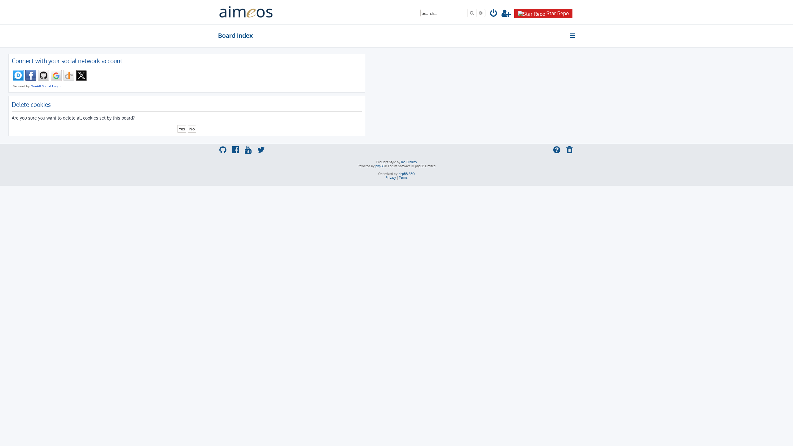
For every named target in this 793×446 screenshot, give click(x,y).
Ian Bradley (409, 162)
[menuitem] (494, 14)
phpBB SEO (407, 174)
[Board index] (246, 12)
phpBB (379, 166)
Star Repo (557, 13)
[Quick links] (572, 35)
